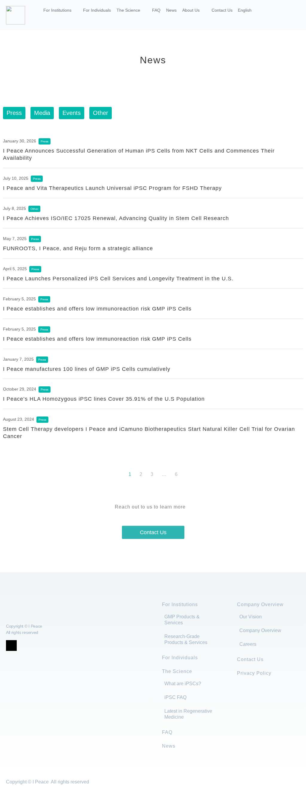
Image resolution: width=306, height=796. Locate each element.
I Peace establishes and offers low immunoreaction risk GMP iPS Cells (97, 309)
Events (71, 113)
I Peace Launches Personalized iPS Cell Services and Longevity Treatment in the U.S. (118, 279)
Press (14, 113)
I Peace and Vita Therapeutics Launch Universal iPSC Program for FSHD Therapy (112, 188)
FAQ (156, 10)
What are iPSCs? (182, 683)
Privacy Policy (254, 673)
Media (42, 113)
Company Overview (260, 604)
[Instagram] (48, 645)
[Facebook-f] (23, 645)
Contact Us (222, 10)
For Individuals (97, 10)
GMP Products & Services (182, 619)
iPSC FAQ (175, 697)
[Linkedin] (35, 645)
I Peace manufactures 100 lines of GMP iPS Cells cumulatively (86, 369)
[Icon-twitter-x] (11, 645)
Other (100, 113)
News (171, 10)
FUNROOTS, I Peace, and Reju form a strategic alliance (78, 248)
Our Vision (250, 616)
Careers (247, 644)
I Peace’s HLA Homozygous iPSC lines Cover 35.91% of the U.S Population (104, 399)
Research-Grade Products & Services (185, 639)
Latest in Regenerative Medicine (188, 714)
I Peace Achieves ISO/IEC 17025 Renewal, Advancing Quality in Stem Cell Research (116, 218)
